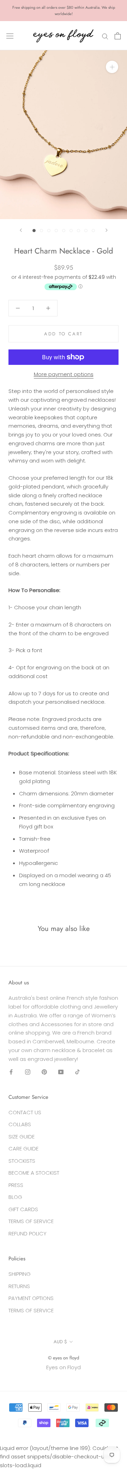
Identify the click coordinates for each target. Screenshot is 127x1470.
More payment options (63, 374)
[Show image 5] (63, 230)
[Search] (105, 36)
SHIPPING (19, 1274)
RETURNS (19, 1286)
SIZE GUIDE (21, 1136)
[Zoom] (112, 67)
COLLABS (19, 1124)
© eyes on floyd (63, 1357)
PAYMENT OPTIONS (31, 1298)
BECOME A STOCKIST (33, 1172)
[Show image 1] (34, 230)
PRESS (15, 1185)
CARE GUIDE (23, 1148)
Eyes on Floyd (63, 1367)
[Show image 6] (71, 230)
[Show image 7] (78, 230)
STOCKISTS (21, 1160)
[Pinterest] (44, 1071)
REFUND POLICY (27, 1233)
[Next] (106, 230)
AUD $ (60, 1341)
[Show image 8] (85, 230)
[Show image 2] (41, 230)
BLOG (15, 1197)
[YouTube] (61, 1071)
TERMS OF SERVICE (31, 1221)
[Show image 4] (56, 230)
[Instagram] (27, 1071)
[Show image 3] (48, 230)
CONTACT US (24, 1112)
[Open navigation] (9, 36)
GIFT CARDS (23, 1209)
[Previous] (21, 230)
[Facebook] (11, 1071)
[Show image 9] (93, 230)
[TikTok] (77, 1071)
